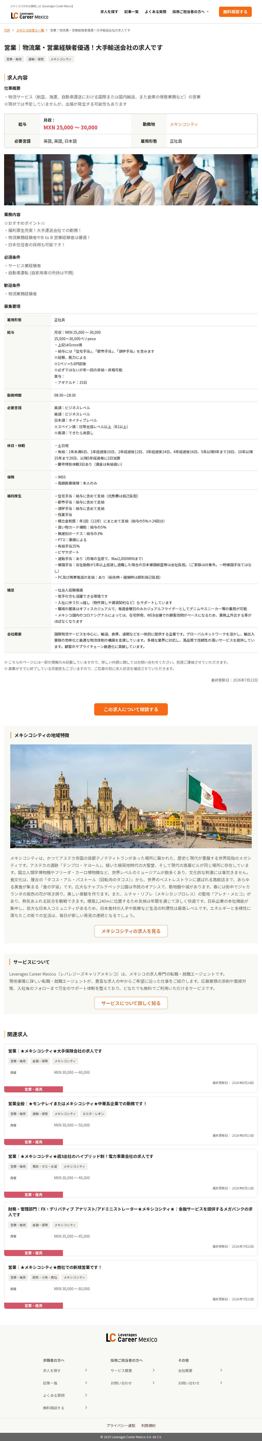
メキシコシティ (184, 124)
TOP (7, 30)
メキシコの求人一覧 (30, 30)
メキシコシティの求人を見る (131, 931)
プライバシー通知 (120, 1425)
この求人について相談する (131, 709)
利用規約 (148, 1425)
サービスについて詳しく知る (131, 1003)
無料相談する (235, 11)
